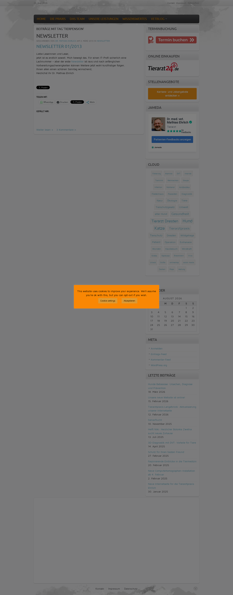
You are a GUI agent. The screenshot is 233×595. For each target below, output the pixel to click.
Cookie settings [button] (107, 300)
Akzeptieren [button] (129, 300)
